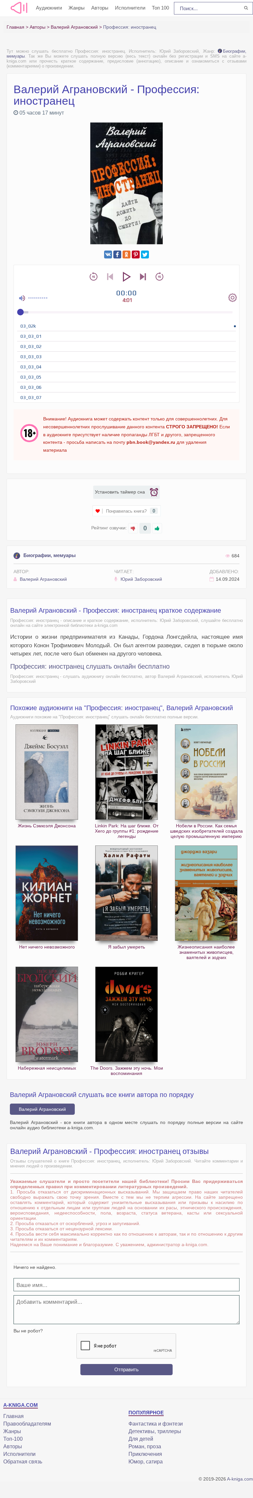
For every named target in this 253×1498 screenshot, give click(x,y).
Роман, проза (144, 1446)
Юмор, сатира (145, 1461)
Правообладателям (27, 1424)
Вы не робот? (28, 1330)
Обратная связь (22, 1461)
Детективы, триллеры (154, 1431)
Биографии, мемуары (49, 555)
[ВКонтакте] (108, 254)
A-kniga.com (240, 1479)
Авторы (99, 8)
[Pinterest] (136, 254)
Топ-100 (13, 1439)
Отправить (126, 1369)
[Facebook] (117, 254)
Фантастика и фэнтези (155, 1424)
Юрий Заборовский (140, 579)
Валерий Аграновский (42, 579)
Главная (13, 1416)
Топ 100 (160, 8)
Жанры (77, 8)
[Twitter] (145, 254)
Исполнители (130, 8)
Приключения (145, 1454)
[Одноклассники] (126, 254)
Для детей (140, 1439)
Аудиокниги (49, 8)
